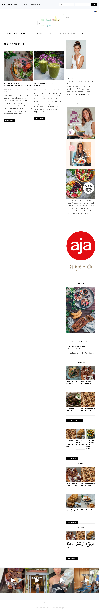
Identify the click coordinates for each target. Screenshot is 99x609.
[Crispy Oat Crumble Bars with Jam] (88, 406)
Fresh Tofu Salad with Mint (72, 382)
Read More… (85, 94)
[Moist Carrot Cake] (88, 508)
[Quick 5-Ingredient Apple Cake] (81, 438)
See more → (72, 522)
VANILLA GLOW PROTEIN (75, 346)
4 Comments (57, 89)
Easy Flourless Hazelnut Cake (86, 382)
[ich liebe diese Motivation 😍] (86, 580)
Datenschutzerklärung (42, 608)
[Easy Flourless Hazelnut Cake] (88, 379)
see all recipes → (74, 420)
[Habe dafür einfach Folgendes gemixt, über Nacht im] (62, 580)
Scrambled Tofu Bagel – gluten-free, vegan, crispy (90, 444)
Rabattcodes (90, 353)
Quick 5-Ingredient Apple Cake (80, 442)
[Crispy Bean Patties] (73, 406)
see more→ (72, 458)
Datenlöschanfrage (57, 608)
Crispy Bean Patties (70, 409)
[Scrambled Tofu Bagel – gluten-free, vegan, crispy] (90, 438)
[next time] (37, 580)
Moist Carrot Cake (88, 510)
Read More (9, 120)
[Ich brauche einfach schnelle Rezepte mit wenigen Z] (12, 580)
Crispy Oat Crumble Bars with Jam (88, 409)
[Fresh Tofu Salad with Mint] (73, 379)
